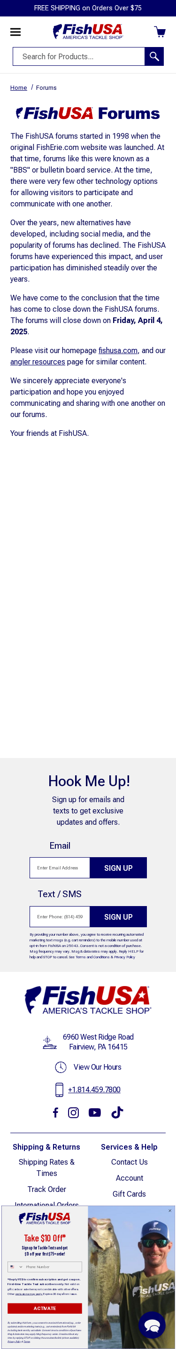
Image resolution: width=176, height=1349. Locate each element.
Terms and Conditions (93, 957)
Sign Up (118, 868)
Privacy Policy (124, 957)
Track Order (46, 1189)
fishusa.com (118, 350)
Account (129, 1178)
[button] (152, 1325)
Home (18, 87)
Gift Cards (129, 1194)
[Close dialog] (170, 1211)
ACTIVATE (44, 1308)
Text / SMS (60, 894)
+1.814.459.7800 (94, 1089)
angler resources (37, 361)
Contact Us (129, 1162)
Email (59, 845)
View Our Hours (97, 1067)
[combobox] (15, 1267)
